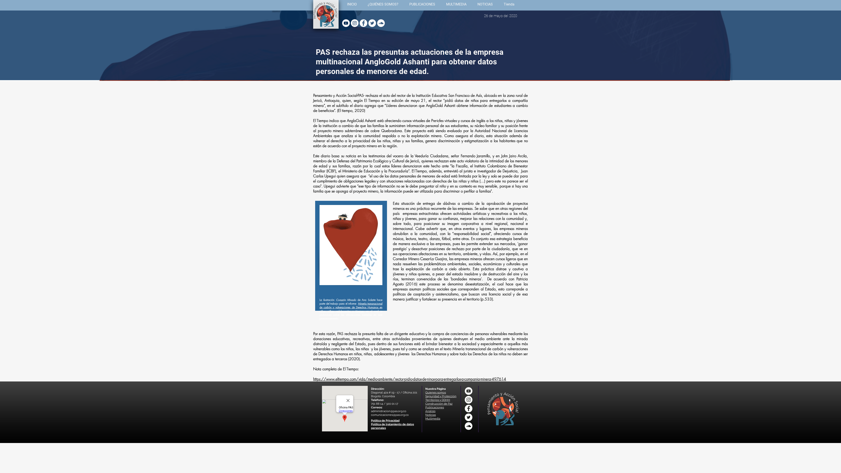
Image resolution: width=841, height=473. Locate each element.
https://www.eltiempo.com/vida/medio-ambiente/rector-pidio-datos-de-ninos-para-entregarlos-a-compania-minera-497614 (409, 378)
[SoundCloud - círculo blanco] (381, 23)
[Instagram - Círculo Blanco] (355, 23)
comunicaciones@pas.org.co (390, 415)
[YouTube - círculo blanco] (346, 23)
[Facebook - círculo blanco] (363, 23)
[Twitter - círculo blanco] (372, 23)
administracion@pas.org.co (388, 411)
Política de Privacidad (385, 420)
